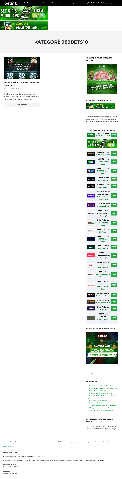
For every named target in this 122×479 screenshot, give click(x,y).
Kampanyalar (56, 3)
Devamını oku (22, 105)
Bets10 (26, 3)
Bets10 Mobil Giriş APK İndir (98, 391)
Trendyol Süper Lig (72, 3)
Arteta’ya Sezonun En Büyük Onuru (100, 408)
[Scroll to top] (118, 475)
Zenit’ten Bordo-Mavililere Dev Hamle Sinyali (100, 411)
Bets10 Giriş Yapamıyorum (106, 3)
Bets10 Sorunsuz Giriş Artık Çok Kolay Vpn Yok (101, 396)
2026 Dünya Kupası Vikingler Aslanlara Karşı (103, 405)
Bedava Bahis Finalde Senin (98, 400)
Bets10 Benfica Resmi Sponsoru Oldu (101, 393)
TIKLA (114, 153)
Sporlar (45, 3)
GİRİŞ (114, 134)
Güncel (35, 3)
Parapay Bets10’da (88, 3)
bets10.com (90, 373)
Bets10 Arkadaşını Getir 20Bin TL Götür (101, 386)
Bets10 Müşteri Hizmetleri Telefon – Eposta (103, 388)
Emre (19, 89)
